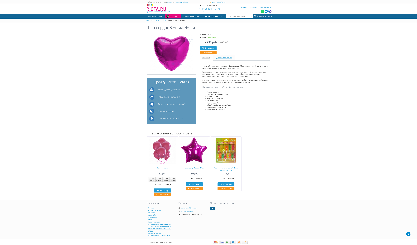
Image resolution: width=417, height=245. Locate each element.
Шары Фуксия (162, 168)
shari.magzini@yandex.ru (189, 208)
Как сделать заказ (154, 222)
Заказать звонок (208, 12)
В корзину (209, 48)
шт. (164, 185)
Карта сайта (152, 215)
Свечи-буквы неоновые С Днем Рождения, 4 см (226, 169)
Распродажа (217, 16)
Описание (206, 58)
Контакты (267, 8)
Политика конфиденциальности (159, 235)
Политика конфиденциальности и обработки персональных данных (159, 225)
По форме (155, 21)
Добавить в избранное (219, 2)
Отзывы (151, 220)
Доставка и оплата (256, 8)
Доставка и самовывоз (224, 58)
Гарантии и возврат (154, 233)
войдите (170, 2)
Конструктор (175, 16)
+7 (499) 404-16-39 (208, 9)
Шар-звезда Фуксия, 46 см (194, 168)
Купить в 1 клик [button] (208, 52)
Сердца (163, 21)
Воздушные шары (155, 16)
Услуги (206, 16)
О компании (152, 217)
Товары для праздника (191, 16)
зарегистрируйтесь (182, 2)
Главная (244, 8)
